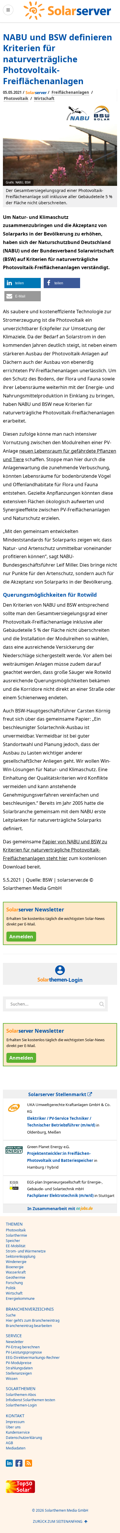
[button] (22, 283)
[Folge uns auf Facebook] (18, 1465)
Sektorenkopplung (20, 1256)
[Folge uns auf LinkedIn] (9, 1465)
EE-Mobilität (15, 1245)
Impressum (15, 1421)
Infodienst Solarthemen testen (30, 1399)
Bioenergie (15, 1266)
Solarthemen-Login (21, 1405)
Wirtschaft (44, 98)
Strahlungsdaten (19, 1368)
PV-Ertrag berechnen (23, 1347)
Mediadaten (15, 1448)
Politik (10, 1287)
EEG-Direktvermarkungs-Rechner (33, 1357)
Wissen (11, 1378)
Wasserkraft (16, 1272)
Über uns (13, 1427)
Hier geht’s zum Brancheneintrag (32, 1320)
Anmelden (21, 936)
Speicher (13, 1240)
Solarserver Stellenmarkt (57, 1094)
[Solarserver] (67, 10)
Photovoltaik (16, 98)
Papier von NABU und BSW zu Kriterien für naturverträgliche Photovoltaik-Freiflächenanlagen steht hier (55, 850)
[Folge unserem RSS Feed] (28, 1465)
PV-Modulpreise (18, 1362)
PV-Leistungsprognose (24, 1352)
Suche (11, 1315)
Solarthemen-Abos (21, 1394)
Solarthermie (16, 1235)
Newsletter (15, 1341)
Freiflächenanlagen (70, 92)
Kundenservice (18, 1432)
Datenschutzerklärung (24, 1437)
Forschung (14, 1282)
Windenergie (16, 1261)
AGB (9, 1442)
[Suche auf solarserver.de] (101, 1004)
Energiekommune (20, 1298)
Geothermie (15, 1277)
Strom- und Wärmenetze (26, 1251)
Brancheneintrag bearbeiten (29, 1325)
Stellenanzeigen (19, 1373)
